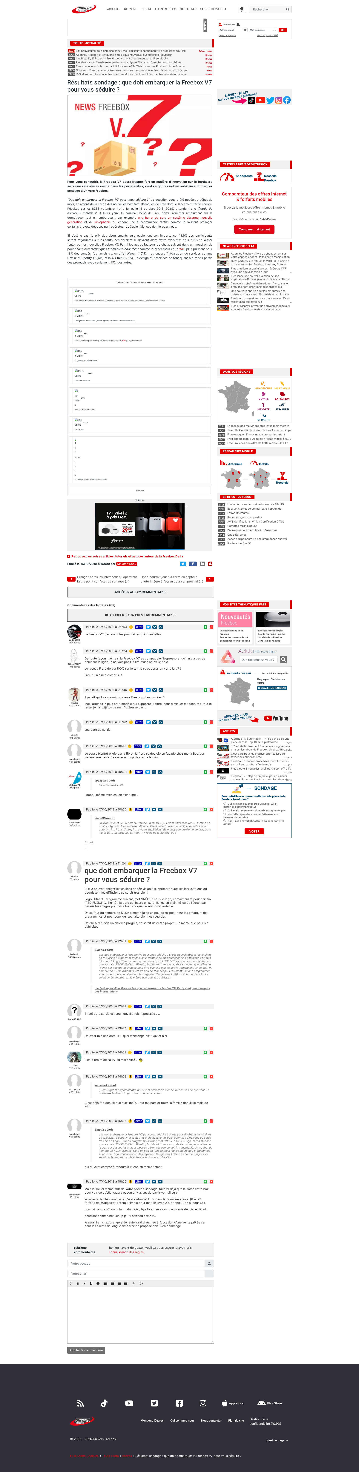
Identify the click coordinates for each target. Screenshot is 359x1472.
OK (282, 30)
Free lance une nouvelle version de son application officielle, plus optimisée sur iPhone (261, 277)
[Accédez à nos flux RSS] (81, 1403)
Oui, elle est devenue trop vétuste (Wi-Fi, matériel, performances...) (250, 805)
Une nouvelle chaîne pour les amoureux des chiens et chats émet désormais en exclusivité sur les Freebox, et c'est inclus (261, 294)
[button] (71, 1284)
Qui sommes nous (182, 1420)
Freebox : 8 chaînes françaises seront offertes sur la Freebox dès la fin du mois (260, 762)
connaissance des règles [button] (126, 1252)
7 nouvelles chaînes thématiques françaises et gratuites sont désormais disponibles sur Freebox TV (261, 287)
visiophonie (103, 222)
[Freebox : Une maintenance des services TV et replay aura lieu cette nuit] (223, 300)
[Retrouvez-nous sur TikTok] (105, 1403)
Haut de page (275, 1440)
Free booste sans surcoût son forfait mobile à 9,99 (259, 438)
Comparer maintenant (254, 229)
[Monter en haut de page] (161, 627)
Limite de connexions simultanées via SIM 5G (255, 504)
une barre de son (151, 217)
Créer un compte (227, 35)
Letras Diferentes (238, 512)
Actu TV (229, 731)
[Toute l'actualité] (204, 43)
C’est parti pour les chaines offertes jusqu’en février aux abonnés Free (258, 755)
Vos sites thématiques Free (244, 604)
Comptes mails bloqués (242, 525)
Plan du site (236, 1420)
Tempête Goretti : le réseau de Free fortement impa (259, 430)
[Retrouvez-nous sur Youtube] (130, 1403)
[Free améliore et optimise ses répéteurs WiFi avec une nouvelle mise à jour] (223, 271)
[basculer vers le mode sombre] (242, 9)
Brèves (202, 51)
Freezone (229, 24)
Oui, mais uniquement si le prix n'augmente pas (257, 810)
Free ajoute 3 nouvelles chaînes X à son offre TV (261, 768)
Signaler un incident (272, 688)
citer (139, 627)
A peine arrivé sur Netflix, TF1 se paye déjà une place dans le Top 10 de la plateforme (260, 740)
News (209, 51)
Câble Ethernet (236, 534)
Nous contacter (211, 1420)
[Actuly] (229, 656)
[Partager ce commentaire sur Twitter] (148, 627)
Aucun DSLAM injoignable (275, 673)
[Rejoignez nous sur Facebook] (180, 1403)
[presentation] (71, 1283)
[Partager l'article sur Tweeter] (183, 564)
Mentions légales (152, 1420)
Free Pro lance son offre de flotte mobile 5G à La (257, 443)
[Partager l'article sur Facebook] (193, 564)
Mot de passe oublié (267, 35)
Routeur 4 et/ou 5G (239, 543)
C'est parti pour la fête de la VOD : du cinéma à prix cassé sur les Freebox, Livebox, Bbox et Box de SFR (261, 264)
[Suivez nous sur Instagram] (204, 1403)
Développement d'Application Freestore (252, 530)
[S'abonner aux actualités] (210, 564)
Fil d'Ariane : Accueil (84, 1456)
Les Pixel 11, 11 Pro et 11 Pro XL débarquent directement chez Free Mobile (122, 58)
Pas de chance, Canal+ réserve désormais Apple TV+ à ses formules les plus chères (128, 62)
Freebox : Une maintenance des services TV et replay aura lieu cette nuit (261, 300)
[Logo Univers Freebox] (84, 9)
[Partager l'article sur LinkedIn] (202, 564)
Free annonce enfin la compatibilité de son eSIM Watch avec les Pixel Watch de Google (130, 66)
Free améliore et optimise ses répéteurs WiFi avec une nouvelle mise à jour (261, 270)
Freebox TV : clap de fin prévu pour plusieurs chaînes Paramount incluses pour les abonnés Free (259, 779)
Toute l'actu (110, 1456)
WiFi (182, 249)
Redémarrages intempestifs (244, 517)
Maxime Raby (126, 564)
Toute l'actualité (87, 43)
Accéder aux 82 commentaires (140, 592)
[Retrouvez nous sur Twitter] (155, 1403)
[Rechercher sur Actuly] (283, 659)
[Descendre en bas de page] (154, 627)
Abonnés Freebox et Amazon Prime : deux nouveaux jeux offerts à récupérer (124, 54)
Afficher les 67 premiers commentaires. (142, 615)
